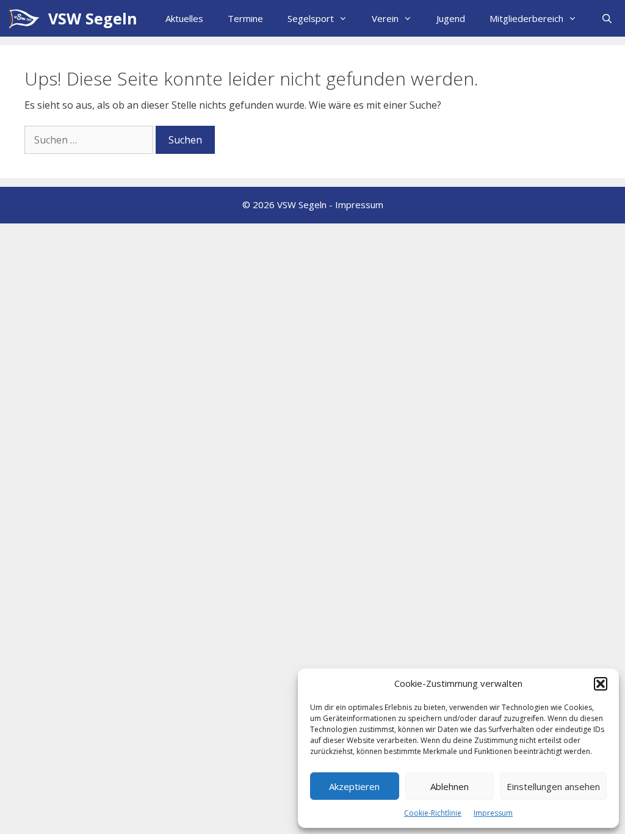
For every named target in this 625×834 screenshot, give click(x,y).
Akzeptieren (354, 786)
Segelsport (310, 18)
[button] (600, 684)
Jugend (450, 18)
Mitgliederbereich (526, 18)
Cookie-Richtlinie (432, 813)
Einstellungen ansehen (553, 786)
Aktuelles (184, 18)
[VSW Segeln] (27, 18)
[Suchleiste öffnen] (607, 18)
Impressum (493, 813)
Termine (245, 18)
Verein (385, 18)
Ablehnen (449, 786)
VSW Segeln (92, 18)
